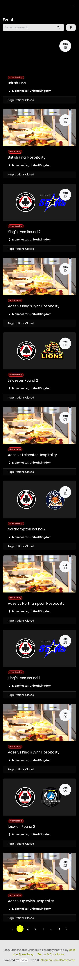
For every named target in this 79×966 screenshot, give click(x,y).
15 (59, 929)
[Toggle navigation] (72, 6)
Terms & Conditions (50, 954)
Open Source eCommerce (58, 960)
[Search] (58, 27)
